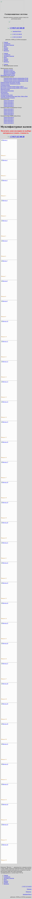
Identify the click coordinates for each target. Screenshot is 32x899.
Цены (5, 879)
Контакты (6, 883)
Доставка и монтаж (9, 878)
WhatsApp (28, 891)
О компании (7, 876)
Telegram (29, 889)
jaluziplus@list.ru (17, 31)
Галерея (6, 882)
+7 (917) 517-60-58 (17, 34)
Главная (6, 64)
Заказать (6, 881)
